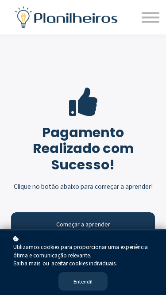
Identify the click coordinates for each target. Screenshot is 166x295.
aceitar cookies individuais (83, 263)
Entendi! (83, 281)
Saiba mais (26, 263)
